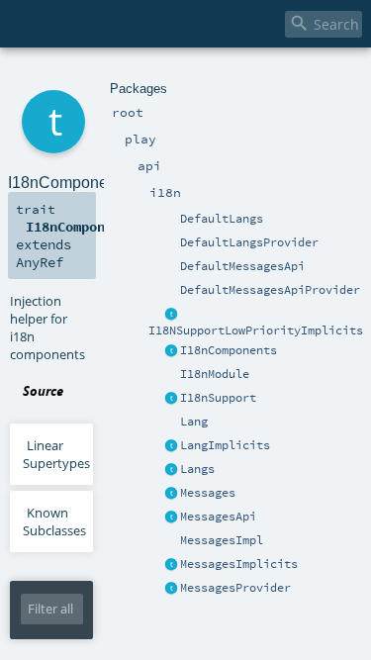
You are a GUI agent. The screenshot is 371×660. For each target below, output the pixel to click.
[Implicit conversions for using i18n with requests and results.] (171, 315)
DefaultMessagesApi (242, 266)
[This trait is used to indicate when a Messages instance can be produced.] (171, 589)
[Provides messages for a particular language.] (171, 541)
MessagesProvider (235, 588)
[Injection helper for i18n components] (171, 351)
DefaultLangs (221, 219)
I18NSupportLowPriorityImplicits (255, 330)
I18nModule (214, 374)
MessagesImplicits (239, 564)
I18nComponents (228, 350)
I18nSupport (218, 398)
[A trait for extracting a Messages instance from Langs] (171, 446)
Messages (207, 493)
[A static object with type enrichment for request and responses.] (155, 399)
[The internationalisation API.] (171, 517)
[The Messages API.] (171, 267)
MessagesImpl (221, 540)
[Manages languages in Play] (171, 470)
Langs (197, 469)
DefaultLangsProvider (249, 242)
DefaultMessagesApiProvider (270, 290)
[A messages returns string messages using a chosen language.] (171, 494)
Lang (194, 421)
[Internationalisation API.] (155, 494)
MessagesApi (218, 516)
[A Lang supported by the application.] (171, 422)
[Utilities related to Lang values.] (155, 422)
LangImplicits (225, 445)
